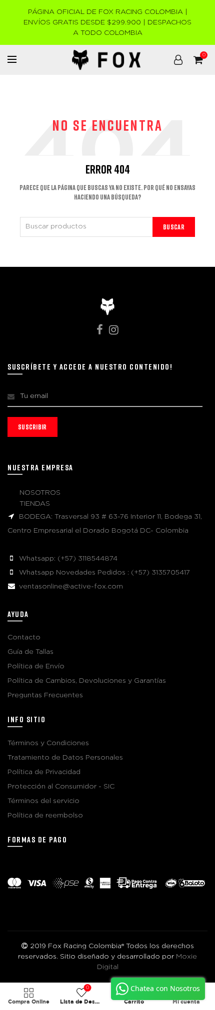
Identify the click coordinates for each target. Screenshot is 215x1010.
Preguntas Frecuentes (45, 695)
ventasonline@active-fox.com (71, 586)
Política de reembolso (45, 815)
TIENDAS (35, 503)
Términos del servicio (44, 801)
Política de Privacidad (44, 772)
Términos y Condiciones (48, 743)
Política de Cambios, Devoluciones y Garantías (87, 680)
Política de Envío (36, 666)
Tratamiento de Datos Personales (65, 757)
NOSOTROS (40, 492)
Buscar (173, 226)
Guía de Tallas (31, 651)
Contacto (24, 637)
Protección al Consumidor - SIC (61, 786)
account (178, 59)
